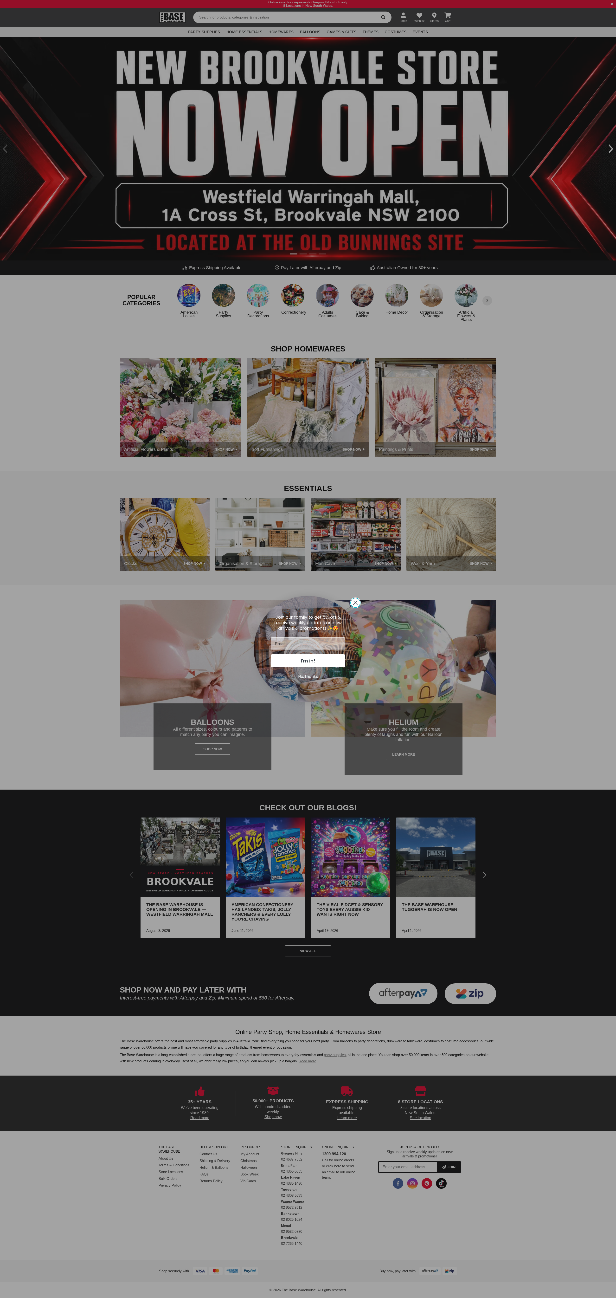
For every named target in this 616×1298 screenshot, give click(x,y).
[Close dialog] (355, 603)
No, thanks (308, 676)
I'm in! (308, 660)
